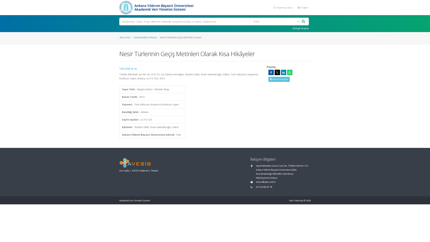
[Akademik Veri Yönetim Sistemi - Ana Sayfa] (126, 7)
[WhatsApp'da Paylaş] (289, 72)
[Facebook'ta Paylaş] (271, 72)
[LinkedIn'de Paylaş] (283, 72)
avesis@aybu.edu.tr (266, 181)
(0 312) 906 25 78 (264, 187)
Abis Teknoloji (296, 200)
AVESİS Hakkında (140, 170)
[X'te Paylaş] (277, 72)
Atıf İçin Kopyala (280, 79)
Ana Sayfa (125, 37)
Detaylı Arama (300, 28)
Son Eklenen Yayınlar (145, 37)
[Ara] (303, 21)
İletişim (154, 170)
